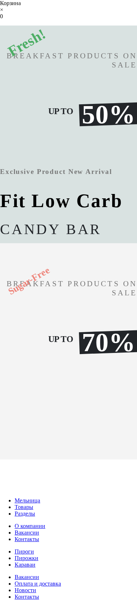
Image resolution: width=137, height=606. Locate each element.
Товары (24, 507)
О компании (30, 526)
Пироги (24, 551)
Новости (25, 590)
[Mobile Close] (4, 488)
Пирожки (26, 558)
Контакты (27, 539)
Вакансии (27, 532)
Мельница (27, 500)
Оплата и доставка (38, 583)
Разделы (25, 513)
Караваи (25, 565)
